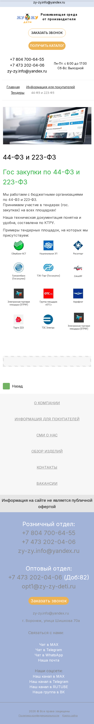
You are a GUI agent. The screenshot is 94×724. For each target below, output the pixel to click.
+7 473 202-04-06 (27, 65)
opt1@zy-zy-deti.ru (49, 586)
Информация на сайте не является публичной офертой (47, 503)
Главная (13, 87)
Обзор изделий (47, 451)
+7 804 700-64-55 (27, 59)
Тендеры (17, 92)
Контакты (47, 467)
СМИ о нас (47, 435)
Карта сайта (70, 715)
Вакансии (47, 483)
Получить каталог (47, 45)
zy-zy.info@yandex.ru (49, 2)
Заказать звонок (47, 33)
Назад (17, 386)
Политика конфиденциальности (39, 715)
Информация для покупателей (50, 87)
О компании (47, 403)
